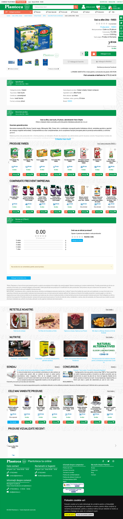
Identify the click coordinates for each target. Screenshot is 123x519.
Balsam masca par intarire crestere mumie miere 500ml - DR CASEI (97, 199)
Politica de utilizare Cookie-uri (72, 477)
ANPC (64, 482)
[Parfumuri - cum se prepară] (20, 349)
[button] (9, 161)
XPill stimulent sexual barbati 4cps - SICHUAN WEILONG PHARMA (96, 410)
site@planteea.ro (14, 492)
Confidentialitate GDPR (70, 479)
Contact (93, 475)
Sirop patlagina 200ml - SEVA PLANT (41, 409)
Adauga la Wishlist (105, 61)
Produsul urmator (53, 69)
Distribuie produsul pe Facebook (106, 67)
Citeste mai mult (63, 139)
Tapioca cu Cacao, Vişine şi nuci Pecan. (75, 331)
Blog (92, 472)
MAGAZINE (112, 2)
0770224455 (13, 472)
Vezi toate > (111, 391)
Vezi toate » (109, 310)
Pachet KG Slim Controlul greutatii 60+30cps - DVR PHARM (111, 199)
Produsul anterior (13, 69)
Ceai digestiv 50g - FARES (28, 160)
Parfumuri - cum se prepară (19, 358)
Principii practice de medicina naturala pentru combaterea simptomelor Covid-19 (104, 360)
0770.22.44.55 (111, 75)
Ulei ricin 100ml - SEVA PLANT (27, 408)
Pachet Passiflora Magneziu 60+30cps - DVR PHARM (28, 198)
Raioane (38, 12)
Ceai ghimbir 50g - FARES (15, 160)
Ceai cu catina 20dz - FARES (42, 160)
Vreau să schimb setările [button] (85, 514)
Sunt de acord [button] (69, 514)
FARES (70, 101)
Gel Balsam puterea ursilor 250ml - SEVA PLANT (68, 409)
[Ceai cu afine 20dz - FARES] (33, 38)
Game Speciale (52, 12)
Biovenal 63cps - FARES (97, 160)
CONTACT (120, 2)
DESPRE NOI (103, 2)
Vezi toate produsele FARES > (106, 144)
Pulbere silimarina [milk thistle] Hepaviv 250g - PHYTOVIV (82, 410)
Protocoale (64, 12)
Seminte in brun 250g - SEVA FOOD (54, 408)
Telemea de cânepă (19, 331)
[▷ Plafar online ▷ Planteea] (15, 7)
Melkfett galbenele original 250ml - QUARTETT (13, 409)
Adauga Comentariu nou (18, 278)
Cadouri (87, 12)
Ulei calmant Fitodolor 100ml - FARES (111, 161)
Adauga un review (77, 240)
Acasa (93, 468)
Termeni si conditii (68, 472)
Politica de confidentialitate (71, 475)
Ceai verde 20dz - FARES (56, 160)
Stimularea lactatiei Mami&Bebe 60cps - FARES (83, 161)
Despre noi (94, 470)
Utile (113, 12)
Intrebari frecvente (68, 470)
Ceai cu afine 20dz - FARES (13, 447)
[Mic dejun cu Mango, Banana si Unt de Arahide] (104, 321)
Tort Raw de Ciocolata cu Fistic (47, 331)
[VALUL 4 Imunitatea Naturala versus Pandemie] (76, 349)
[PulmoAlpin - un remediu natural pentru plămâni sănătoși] (48, 349)
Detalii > (57, 367)
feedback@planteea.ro (44, 476)
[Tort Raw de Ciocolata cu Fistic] (48, 321)
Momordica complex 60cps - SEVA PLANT (110, 409)
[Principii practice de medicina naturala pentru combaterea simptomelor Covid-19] (104, 349)
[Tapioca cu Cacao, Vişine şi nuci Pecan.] (76, 321)
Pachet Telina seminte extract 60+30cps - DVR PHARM (42, 199)
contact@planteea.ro (16, 476)
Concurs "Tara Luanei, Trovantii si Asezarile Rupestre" (90, 370)
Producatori (100, 12)
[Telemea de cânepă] (20, 321)
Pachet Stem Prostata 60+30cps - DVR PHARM (56, 198)
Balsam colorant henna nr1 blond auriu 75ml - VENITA (83, 198)
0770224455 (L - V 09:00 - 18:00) (19, 489)
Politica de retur (67, 468)
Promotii (75, 12)
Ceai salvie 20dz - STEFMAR (14, 198)
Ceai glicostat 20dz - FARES (70, 160)
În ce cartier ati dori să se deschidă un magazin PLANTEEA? (35, 370)
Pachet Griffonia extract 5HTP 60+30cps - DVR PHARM (69, 199)
